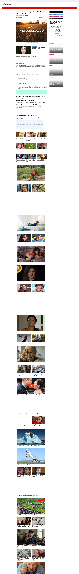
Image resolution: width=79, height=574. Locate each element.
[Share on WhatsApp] (20, 17)
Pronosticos (51, 54)
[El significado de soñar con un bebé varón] (56, 82)
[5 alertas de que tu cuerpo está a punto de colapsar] (56, 48)
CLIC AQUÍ (24, 92)
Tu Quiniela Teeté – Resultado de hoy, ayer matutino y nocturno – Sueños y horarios (58, 30)
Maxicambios (14, 0)
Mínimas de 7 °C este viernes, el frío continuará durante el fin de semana (56, 60)
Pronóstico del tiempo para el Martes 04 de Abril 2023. (24, 126)
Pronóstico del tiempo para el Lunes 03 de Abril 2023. (24, 125)
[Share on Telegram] (21, 17)
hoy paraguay (52, 43)
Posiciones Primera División (26, 0)
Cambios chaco (5, 0)
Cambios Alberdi (10, 0)
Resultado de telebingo (33, 0)
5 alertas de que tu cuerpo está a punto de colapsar (56, 50)
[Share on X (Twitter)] (18, 17)
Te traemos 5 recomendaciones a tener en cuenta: (23, 123)
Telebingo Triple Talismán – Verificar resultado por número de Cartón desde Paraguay (56, 22)
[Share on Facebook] (16, 17)
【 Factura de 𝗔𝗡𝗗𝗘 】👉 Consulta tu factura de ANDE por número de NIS (59, 36)
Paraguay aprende (19, 0)
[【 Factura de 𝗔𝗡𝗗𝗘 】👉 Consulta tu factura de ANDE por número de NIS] (51, 36)
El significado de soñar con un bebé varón (55, 84)
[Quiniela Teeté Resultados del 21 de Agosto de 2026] (56, 70)
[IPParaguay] (7, 4)
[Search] (75, 8)
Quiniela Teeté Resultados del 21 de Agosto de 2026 (56, 72)
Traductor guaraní (39, 0)
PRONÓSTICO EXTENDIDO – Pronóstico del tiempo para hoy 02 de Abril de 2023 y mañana (29, 124)
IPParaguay (26, 15)
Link (22, 92)
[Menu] (3, 8)
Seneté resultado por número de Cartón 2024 (59, 40)
